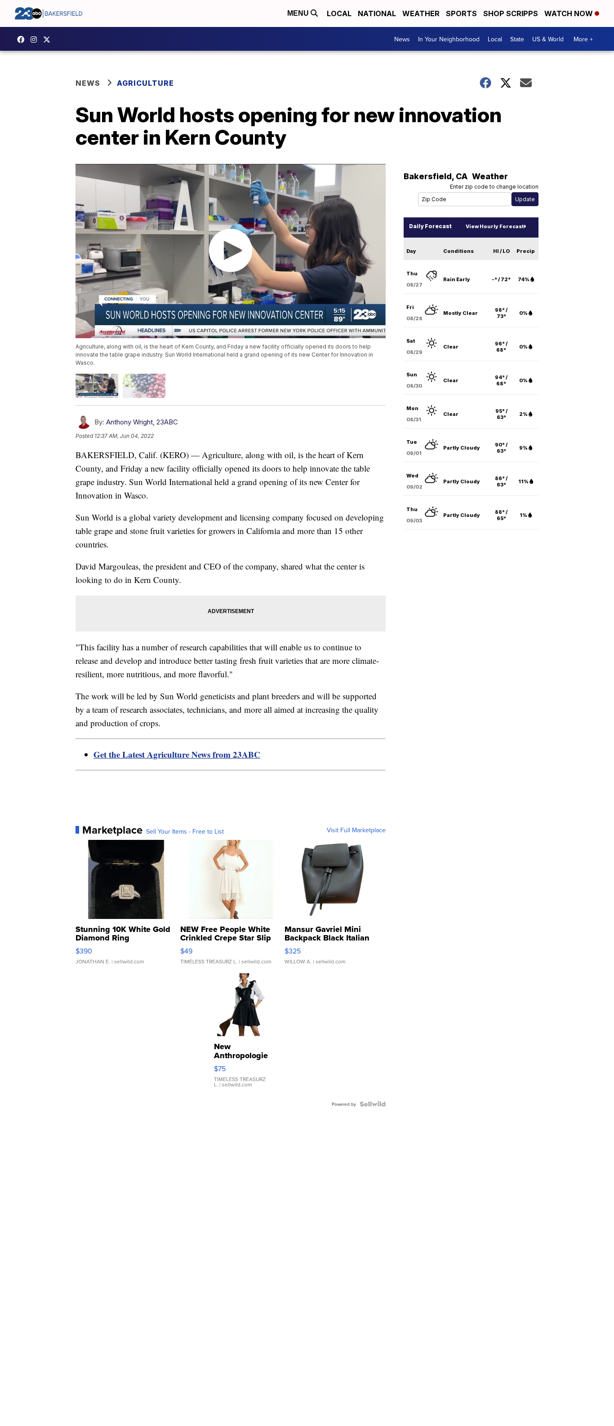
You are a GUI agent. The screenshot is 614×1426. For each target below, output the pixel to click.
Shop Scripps (510, 13)
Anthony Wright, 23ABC (142, 422)
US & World (548, 39)
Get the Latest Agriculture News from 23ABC (176, 754)
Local (339, 13)
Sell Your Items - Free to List (185, 831)
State (517, 39)
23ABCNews (36, 39)
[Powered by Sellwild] (373, 1104)
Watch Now (569, 13)
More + (583, 39)
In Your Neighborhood (449, 39)
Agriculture (145, 83)
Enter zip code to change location (494, 186)
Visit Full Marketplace (356, 830)
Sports (461, 13)
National (377, 13)
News (402, 39)
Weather (421, 13)
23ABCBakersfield (23, 39)
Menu (299, 13)
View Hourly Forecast (495, 226)
